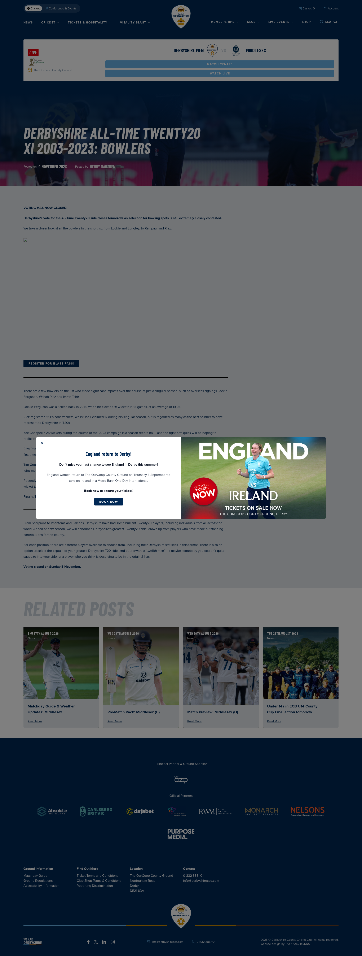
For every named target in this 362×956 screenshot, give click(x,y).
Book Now (108, 502)
